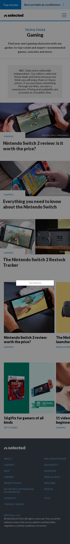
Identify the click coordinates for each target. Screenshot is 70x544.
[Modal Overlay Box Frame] (35, 272)
